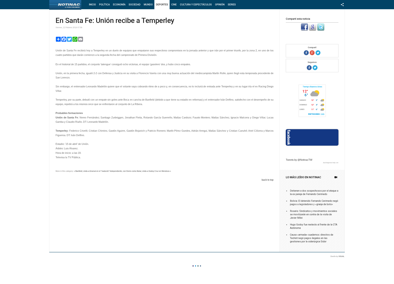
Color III (198, 265)
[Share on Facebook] (306, 52)
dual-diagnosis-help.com (330, 162)
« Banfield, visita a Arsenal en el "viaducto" (91, 171)
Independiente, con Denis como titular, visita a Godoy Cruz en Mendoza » (140, 171)
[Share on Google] (312, 52)
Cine (174, 4)
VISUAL (341, 256)
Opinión (220, 4)
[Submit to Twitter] (320, 30)
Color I (193, 265)
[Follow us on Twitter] (315, 67)
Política (104, 4)
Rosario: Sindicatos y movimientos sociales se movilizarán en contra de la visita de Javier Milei (313, 214)
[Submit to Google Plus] (312, 30)
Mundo (148, 4)
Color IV (200, 265)
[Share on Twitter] (318, 52)
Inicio (92, 4)
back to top (267, 180)
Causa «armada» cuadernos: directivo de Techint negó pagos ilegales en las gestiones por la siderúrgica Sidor (311, 238)
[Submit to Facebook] (304, 30)
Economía (119, 4)
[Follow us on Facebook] (309, 67)
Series (232, 4)
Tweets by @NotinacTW (299, 160)
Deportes (162, 4)
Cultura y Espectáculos (196, 4)
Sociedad (135, 4)
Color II (195, 265)
